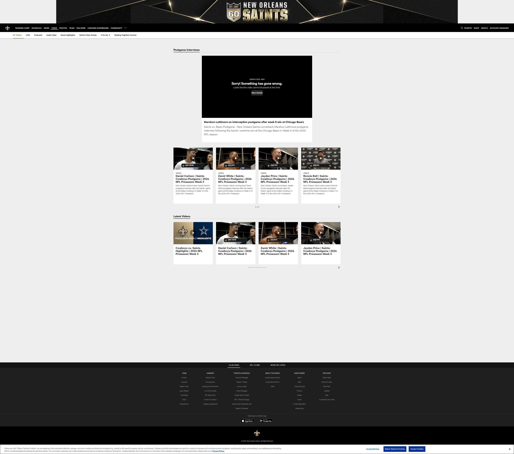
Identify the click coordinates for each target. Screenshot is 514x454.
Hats (326, 395)
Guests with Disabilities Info (242, 404)
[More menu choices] (125, 28)
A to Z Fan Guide (210, 391)
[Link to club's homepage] (7, 28)
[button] (257, 92)
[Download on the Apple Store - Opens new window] (247, 421)
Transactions (184, 404)
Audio (299, 399)
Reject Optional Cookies (395, 449)
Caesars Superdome (210, 404)
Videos (299, 395)
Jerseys (327, 391)
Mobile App (299, 408)
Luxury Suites (242, 386)
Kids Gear (326, 386)
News (299, 377)
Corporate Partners (272, 382)
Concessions (210, 382)
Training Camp (299, 386)
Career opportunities (272, 377)
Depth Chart (184, 386)
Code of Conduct (210, 399)
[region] (257, 449)
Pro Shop (327, 373)
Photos (299, 391)
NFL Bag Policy (210, 395)
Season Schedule (242, 408)
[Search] (462, 28)
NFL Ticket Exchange (241, 399)
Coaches (184, 382)
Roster (184, 377)
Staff (272, 386)
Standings (184, 395)
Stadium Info (210, 377)
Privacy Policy (218, 451)
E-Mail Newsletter (299, 404)
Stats (184, 399)
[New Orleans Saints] (257, 433)
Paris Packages (241, 391)
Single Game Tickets (241, 395)
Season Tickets (241, 382)
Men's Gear (327, 377)
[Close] (510, 449)
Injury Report (184, 391)
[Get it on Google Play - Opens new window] (265, 422)
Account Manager (241, 377)
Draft (299, 382)
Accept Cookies (417, 449)
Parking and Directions (210, 386)
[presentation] (339, 207)
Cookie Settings (372, 449)
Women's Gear (327, 382)
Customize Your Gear (327, 399)
